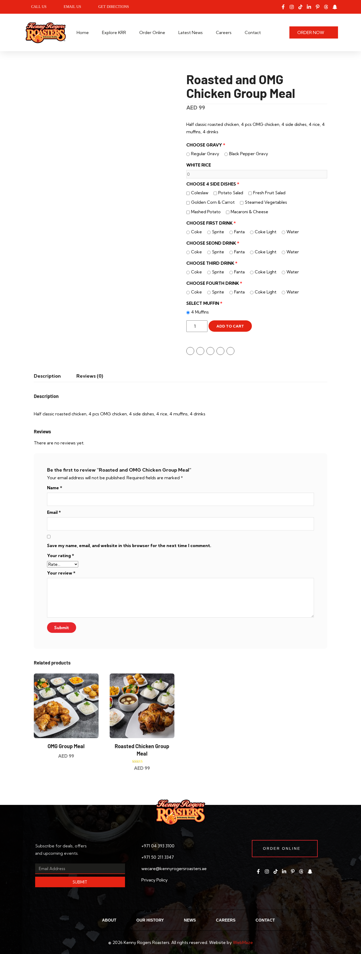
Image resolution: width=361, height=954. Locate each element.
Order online (281, 848)
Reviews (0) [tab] (89, 376)
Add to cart (230, 326)
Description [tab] (47, 376)
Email (54, 512)
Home (83, 32)
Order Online (152, 32)
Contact (253, 32)
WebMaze (243, 942)
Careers (224, 32)
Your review (61, 573)
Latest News (190, 32)
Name (54, 487)
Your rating (60, 555)
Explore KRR (114, 32)
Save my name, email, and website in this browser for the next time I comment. (129, 545)
